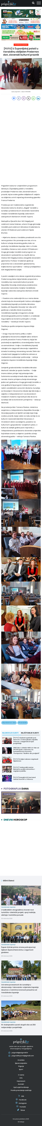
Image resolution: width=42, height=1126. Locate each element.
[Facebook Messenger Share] (14, 98)
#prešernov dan (9, 722)
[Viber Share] (24, 98)
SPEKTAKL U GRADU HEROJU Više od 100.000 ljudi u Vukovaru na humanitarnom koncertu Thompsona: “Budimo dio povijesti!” (26, 750)
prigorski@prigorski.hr (20, 1053)
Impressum (21, 1081)
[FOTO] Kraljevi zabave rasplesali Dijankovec (25, 760)
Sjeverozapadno (21, 1063)
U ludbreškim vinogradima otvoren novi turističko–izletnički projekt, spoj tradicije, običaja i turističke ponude (18, 912)
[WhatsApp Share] (33, 98)
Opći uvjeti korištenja (21, 1087)
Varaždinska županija (21, 44)
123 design (21, 1122)
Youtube (23, 1107)
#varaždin (22, 722)
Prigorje (21, 1066)
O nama (21, 1075)
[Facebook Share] (19, 98)
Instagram (23, 1103)
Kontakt (21, 1084)
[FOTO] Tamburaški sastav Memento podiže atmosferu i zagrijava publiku (24, 769)
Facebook (22, 1100)
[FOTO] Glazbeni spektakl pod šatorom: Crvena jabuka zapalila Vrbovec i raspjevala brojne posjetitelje (25, 740)
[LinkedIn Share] (38, 98)
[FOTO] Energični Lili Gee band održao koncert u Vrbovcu (24, 778)
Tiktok (22, 1110)
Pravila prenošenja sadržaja (21, 1090)
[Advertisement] (21, 122)
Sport (21, 1069)
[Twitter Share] (28, 98)
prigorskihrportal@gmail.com (23, 1056)
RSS (22, 1096)
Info (21, 1078)
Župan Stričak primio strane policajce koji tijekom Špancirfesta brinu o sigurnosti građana (18, 950)
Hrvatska (21, 1060)
